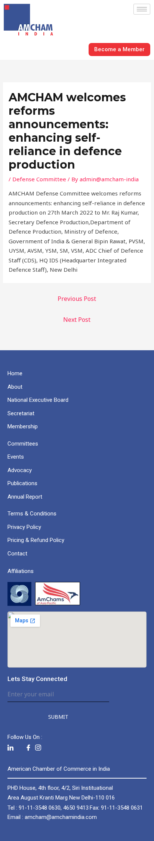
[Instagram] (38, 748)
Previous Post (77, 299)
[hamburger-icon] (141, 9)
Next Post (76, 319)
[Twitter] (19, 748)
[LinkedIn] (10, 748)
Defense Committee (39, 179)
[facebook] (28, 748)
